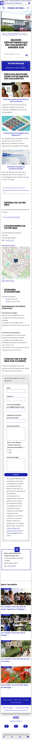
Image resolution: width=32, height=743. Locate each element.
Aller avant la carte (8, 280)
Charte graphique (16, 702)
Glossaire (26, 700)
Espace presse (7, 700)
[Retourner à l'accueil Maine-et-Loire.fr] (16, 8)
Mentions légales (8, 707)
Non (10, 452)
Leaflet (3, 277)
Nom (9, 388)
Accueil (4, 33)
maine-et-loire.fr (16, 721)
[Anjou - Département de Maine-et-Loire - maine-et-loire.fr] (2, 3)
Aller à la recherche (15, 0)
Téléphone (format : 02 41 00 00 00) (14, 416)
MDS (21, 34)
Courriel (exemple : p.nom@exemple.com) (15, 406)
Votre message (13, 457)
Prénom (10, 396)
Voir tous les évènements (12, 217)
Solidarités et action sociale (16, 68)
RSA (27, 177)
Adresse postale (13, 426)
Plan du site (17, 700)
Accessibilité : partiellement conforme (16, 710)
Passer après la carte (8, 245)
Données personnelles (22, 707)
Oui (10, 450)
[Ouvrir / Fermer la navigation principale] (28, 8)
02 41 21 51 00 (12, 566)
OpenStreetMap (11, 277)
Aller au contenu (26, 0)
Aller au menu (5, 0)
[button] (16, 261)
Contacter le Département (14, 33)
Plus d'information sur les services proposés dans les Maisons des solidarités (16, 189)
